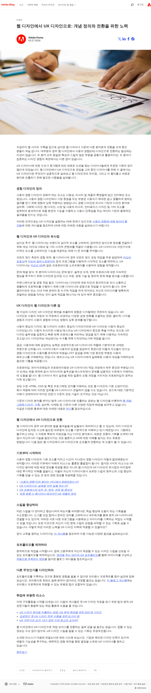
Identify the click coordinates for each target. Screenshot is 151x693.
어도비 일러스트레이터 (41, 261)
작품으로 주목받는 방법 (31, 559)
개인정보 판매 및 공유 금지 (111, 684)
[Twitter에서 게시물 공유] (119, 39)
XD (95, 670)
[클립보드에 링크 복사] (132, 39)
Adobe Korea (35, 37)
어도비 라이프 (47, 5)
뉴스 (21, 5)
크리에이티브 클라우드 (42, 670)
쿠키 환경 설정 (139, 684)
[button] (12, 684)
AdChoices (141, 688)
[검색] (132, 4)
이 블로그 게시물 (117, 580)
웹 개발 (127, 400)
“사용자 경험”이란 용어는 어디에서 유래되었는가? (49, 481)
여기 (68, 408)
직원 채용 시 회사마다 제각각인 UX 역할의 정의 (47, 493)
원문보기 (22, 652)
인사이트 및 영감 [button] (66, 5)
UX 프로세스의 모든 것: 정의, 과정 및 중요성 (45, 489)
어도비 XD (37, 265)
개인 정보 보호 (93, 684)
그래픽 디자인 (25, 404)
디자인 (19, 20)
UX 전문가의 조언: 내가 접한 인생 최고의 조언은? (48, 620)
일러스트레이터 (79, 670)
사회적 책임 (32, 5)
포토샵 (63, 670)
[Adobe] (149, 4)
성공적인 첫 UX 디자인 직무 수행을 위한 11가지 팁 (49, 616)
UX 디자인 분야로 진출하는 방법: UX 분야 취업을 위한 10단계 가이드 (60, 612)
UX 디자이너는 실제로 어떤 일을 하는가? (43, 485)
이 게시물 (59, 533)
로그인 (140, 4)
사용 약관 (128, 684)
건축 (37, 404)
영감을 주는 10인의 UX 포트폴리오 (77, 555)
